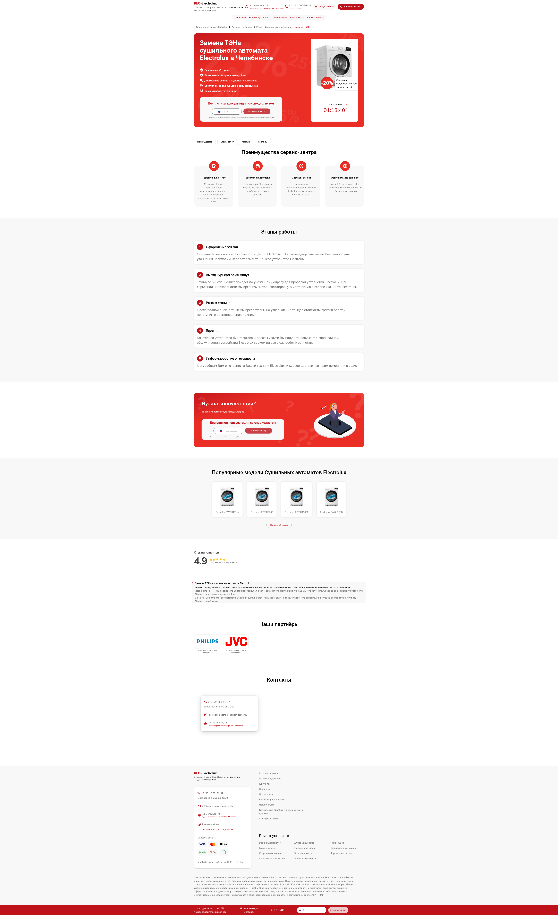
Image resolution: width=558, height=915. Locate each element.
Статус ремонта (326, 6)
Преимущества (204, 141)
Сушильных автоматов (272, 858)
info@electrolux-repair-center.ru (219, 805)
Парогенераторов (304, 847)
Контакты (308, 17)
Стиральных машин (270, 853)
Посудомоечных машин (343, 847)
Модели (246, 141)
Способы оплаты (268, 818)
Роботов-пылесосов (305, 858)
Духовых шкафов (304, 842)
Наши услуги (266, 804)
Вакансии (295, 17)
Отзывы (320, 17)
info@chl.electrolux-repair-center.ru (228, 714)
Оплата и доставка (270, 778)
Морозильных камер (341, 853)
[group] (207, 644)
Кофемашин (337, 842)
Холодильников (303, 853)
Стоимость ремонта (270, 773)
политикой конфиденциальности (262, 118)
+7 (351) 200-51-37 (300, 5)
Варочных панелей (270, 842)
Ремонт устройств (260, 17)
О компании (240, 17)
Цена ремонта (280, 17)
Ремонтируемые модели (272, 799)
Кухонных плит (267, 847)
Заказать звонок (352, 6)
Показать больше (279, 525)
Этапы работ (227, 141)
